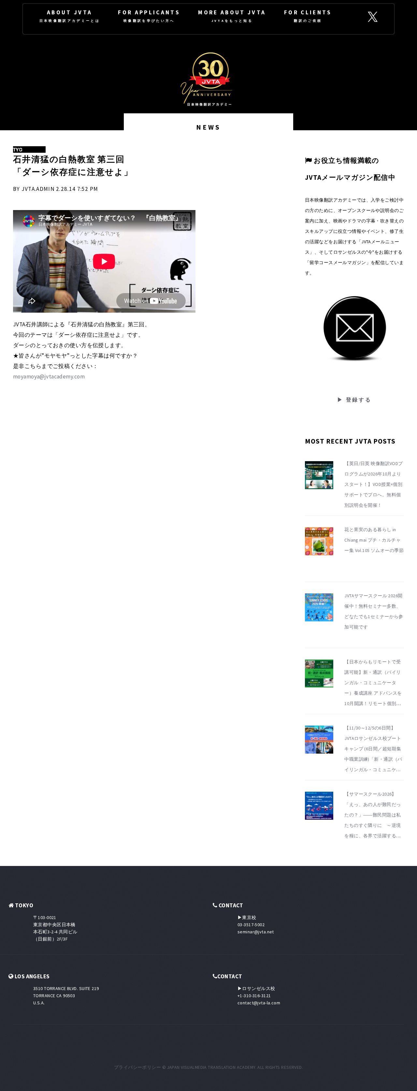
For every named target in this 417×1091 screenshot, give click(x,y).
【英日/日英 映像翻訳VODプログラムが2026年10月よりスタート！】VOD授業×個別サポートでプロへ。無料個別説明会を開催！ (373, 484)
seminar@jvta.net (255, 932)
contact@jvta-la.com (258, 1003)
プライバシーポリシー (137, 1067)
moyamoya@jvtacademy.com (49, 376)
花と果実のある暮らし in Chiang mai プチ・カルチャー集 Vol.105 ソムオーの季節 (374, 540)
